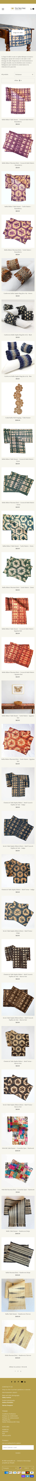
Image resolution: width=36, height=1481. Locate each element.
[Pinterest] (18, 1382)
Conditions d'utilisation (9, 1414)
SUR (3, 1433)
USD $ (26, 1468)
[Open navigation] (2, 9)
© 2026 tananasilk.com (8, 1461)
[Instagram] (15, 1382)
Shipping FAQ (6, 1420)
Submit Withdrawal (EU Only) (10, 1422)
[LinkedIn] (25, 1382)
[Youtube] (22, 1382)
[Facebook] (11, 1382)
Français (6, 1468)
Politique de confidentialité (10, 1416)
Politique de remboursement (10, 1418)
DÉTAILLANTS (6, 1435)
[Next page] (21, 1371)
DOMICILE (5, 1429)
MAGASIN (5, 1431)
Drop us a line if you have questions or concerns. (16, 1389)
